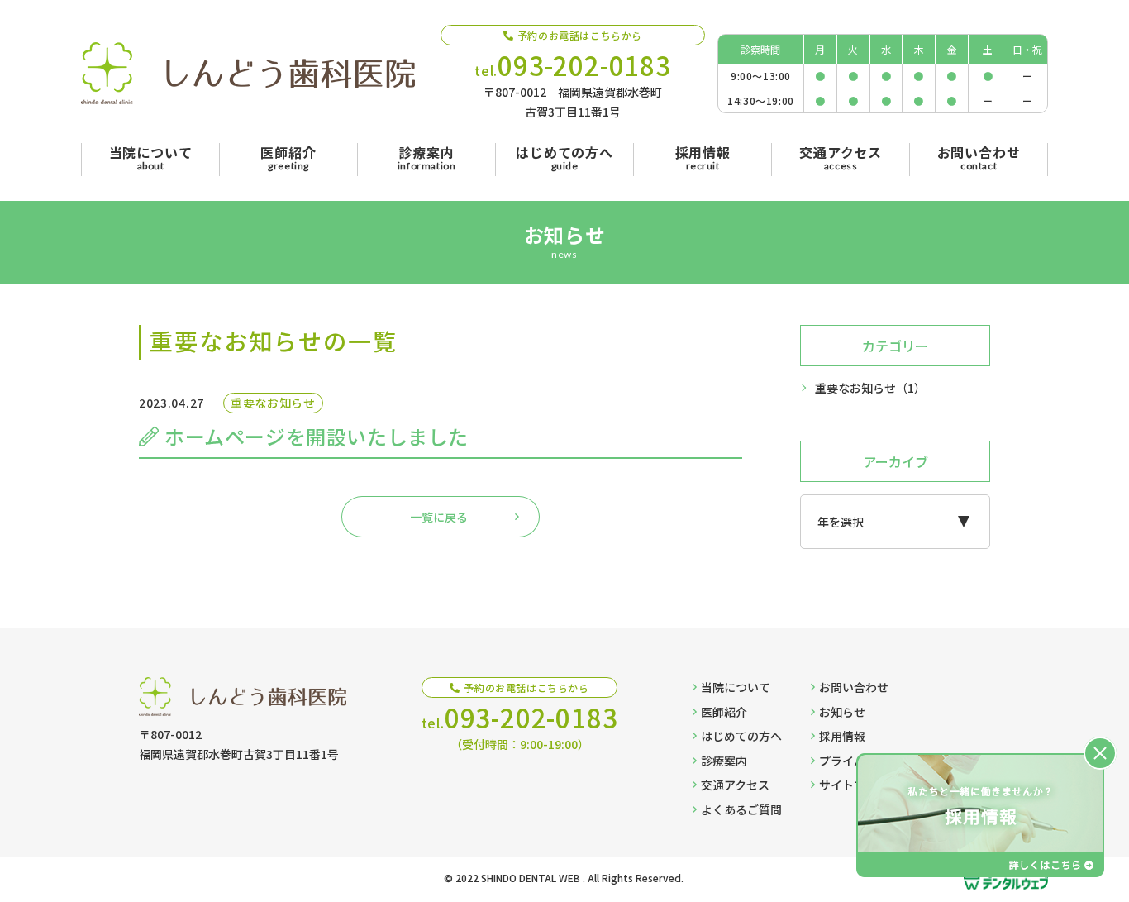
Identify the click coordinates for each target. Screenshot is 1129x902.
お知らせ (842, 712)
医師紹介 (724, 712)
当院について (735, 687)
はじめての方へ (741, 736)
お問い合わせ (853, 687)
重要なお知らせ (870, 387)
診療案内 (724, 760)
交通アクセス (735, 784)
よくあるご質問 (741, 809)
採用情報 (842, 736)
